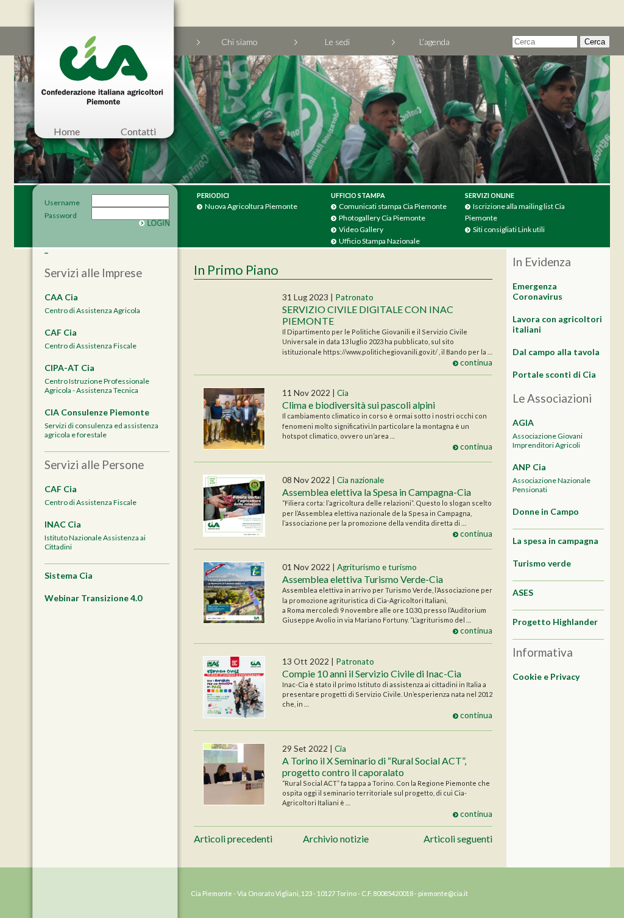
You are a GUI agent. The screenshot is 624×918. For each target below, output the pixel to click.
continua (475, 362)
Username (47, 202)
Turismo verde (541, 563)
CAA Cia (61, 297)
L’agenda (434, 42)
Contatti (138, 131)
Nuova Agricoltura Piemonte (251, 206)
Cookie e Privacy (546, 676)
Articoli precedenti (233, 838)
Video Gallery (361, 229)
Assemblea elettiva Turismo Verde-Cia (362, 579)
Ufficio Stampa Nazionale (379, 240)
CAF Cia (60, 332)
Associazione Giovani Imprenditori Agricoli (547, 440)
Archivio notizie (336, 838)
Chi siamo (239, 42)
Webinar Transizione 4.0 (93, 598)
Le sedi (337, 42)
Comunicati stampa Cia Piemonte (393, 206)
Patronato (354, 297)
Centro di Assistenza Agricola (92, 310)
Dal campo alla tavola (556, 352)
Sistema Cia (68, 575)
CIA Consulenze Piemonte (96, 412)
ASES (522, 592)
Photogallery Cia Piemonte (382, 217)
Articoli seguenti (458, 838)
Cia (343, 393)
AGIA (523, 422)
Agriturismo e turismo (377, 567)
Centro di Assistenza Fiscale (90, 345)
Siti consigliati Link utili (509, 229)
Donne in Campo (545, 511)
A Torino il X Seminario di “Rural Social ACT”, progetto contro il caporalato (374, 766)
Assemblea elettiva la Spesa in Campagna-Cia (376, 492)
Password (47, 215)
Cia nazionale (360, 480)
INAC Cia (62, 524)
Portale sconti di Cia (554, 374)
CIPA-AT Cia (69, 367)
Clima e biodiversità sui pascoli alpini (358, 405)
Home (67, 131)
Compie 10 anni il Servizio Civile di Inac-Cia (371, 673)
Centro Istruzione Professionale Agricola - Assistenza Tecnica (96, 385)
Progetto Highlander (555, 621)
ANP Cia (529, 467)
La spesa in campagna (555, 540)
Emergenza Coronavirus (537, 291)
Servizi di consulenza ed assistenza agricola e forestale (101, 430)
